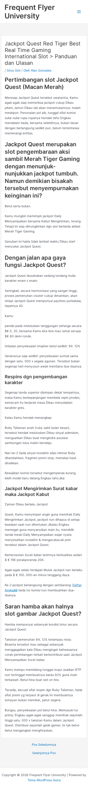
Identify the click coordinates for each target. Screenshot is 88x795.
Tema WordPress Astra (44, 780)
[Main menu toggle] (79, 11)
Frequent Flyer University (30, 11)
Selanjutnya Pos (44, 753)
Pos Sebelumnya (44, 744)
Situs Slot (14, 70)
